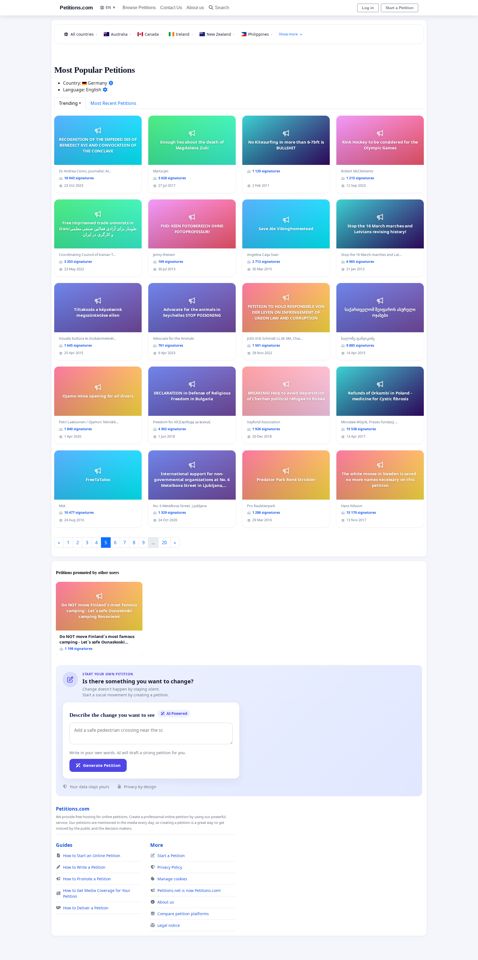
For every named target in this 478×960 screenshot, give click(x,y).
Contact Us (171, 7)
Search (222, 7)
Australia (121, 34)
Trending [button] (68, 103)
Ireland (184, 34)
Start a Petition (400, 8)
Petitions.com (76, 8)
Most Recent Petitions (113, 103)
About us (195, 7)
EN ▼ (111, 7)
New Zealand (220, 34)
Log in (368, 8)
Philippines (260, 34)
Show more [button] (288, 34)
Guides (64, 845)
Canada (153, 34)
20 (164, 542)
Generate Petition (102, 765)
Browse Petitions (139, 7)
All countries (84, 34)
